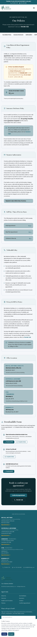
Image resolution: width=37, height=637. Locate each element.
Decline (4, 634)
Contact (21, 601)
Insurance (21, 598)
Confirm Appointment (24, 603)
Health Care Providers (7, 601)
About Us (3, 596)
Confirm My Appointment (18, 495)
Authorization (29, 35)
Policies (3, 603)
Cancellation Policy (6, 35)
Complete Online (22, 442)
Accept (11, 634)
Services (3, 598)
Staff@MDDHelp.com (29, 567)
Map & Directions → (5, 525)
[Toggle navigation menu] (34, 8)
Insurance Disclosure (18, 35)
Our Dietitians (22, 596)
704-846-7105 (25, 27)
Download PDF (9, 442)
